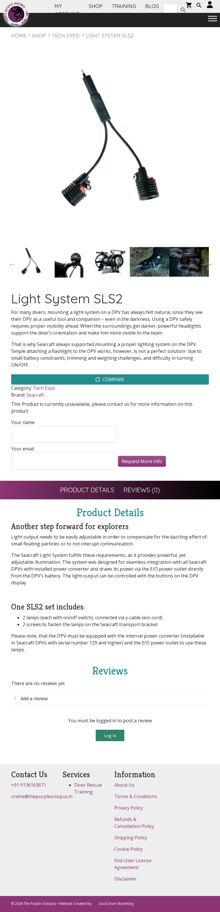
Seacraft (35, 395)
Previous (11, 262)
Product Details (87, 490)
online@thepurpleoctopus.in (41, 796)
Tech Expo (66, 35)
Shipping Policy (130, 837)
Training (124, 6)
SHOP (96, 6)
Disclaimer (125, 879)
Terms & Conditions (135, 796)
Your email (22, 449)
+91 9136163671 (28, 785)
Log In (110, 735)
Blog (152, 6)
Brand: (18, 395)
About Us (124, 785)
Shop (39, 35)
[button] (199, 6)
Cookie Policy (128, 849)
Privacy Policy (128, 808)
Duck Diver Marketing (116, 903)
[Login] (210, 5)
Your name (23, 422)
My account (67, 10)
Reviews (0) (141, 490)
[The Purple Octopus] (16, 14)
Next (207, 262)
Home (18, 35)
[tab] (87, 490)
